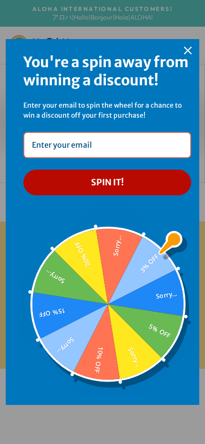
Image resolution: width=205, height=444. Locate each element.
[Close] (187, 50)
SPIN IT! (107, 182)
